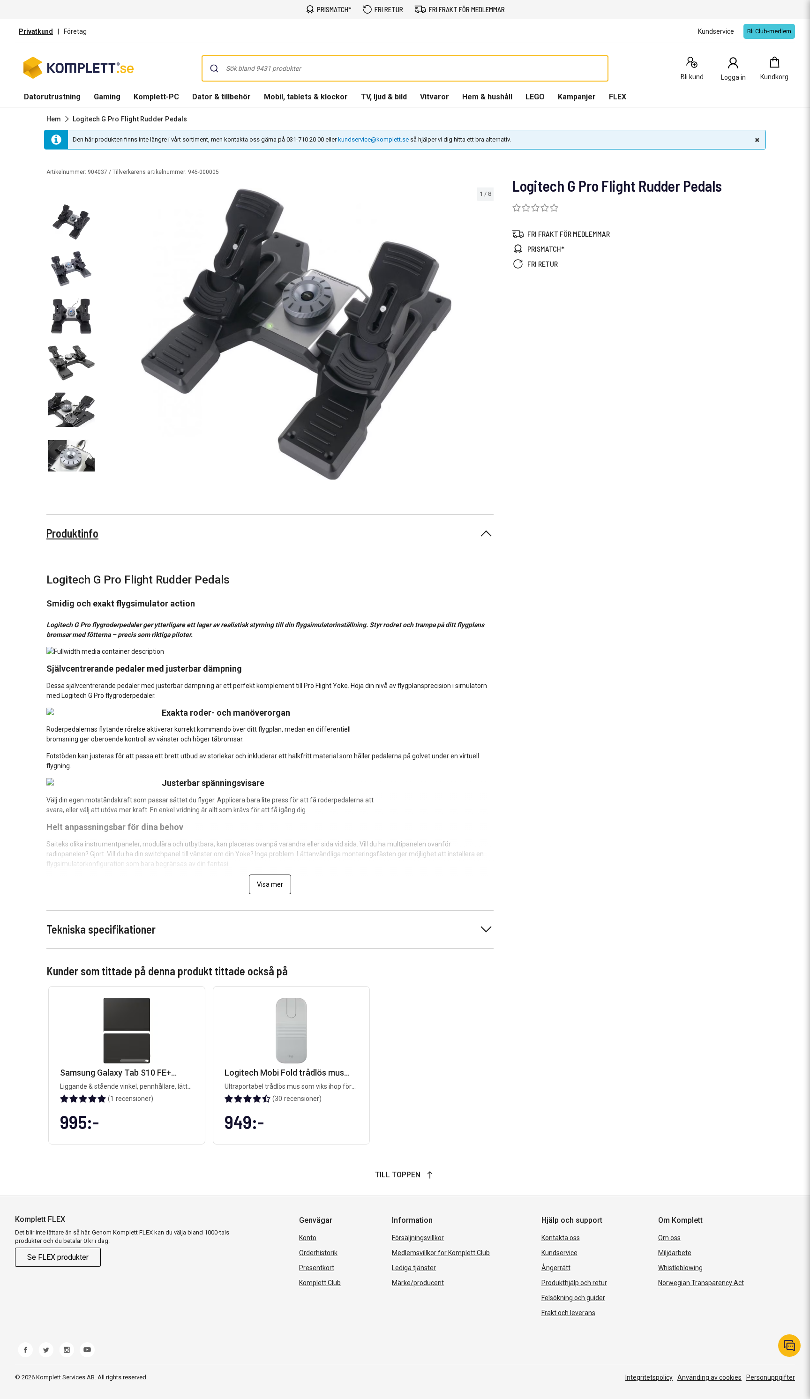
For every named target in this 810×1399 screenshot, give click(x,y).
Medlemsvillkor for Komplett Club (441, 1253)
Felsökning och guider (573, 1298)
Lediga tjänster (414, 1268)
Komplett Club (320, 1283)
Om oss (669, 1238)
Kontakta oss (560, 1238)
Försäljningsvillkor (418, 1238)
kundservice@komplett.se (373, 139)
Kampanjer (577, 96)
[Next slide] (485, 335)
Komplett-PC (156, 96)
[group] (296, 333)
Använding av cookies (709, 1377)
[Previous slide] (106, 335)
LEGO (535, 96)
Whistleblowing (680, 1268)
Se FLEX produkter (58, 1257)
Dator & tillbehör (221, 96)
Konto (307, 1238)
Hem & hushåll (487, 96)
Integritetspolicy (649, 1377)
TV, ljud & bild (384, 96)
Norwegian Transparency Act (701, 1283)
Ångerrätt (555, 1268)
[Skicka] (214, 68)
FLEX (617, 96)
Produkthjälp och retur (574, 1283)
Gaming (107, 96)
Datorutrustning (52, 96)
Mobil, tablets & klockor (306, 96)
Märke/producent (418, 1283)
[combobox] (405, 68)
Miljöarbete (674, 1253)
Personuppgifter (770, 1377)
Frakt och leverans (568, 1313)
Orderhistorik (318, 1253)
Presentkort (316, 1268)
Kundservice (559, 1253)
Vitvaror (434, 96)
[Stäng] (756, 139)
